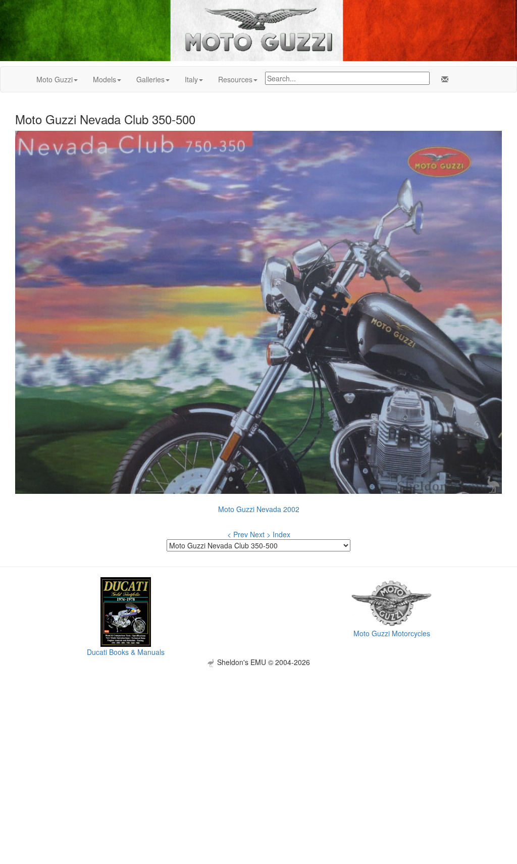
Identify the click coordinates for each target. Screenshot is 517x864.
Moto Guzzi (54, 79)
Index (281, 534)
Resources (235, 79)
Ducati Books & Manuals (126, 652)
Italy (191, 79)
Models (104, 79)
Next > (260, 534)
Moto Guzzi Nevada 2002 (258, 509)
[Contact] (443, 79)
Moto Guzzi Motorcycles (391, 633)
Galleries (150, 79)
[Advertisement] (258, 737)
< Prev (237, 534)
